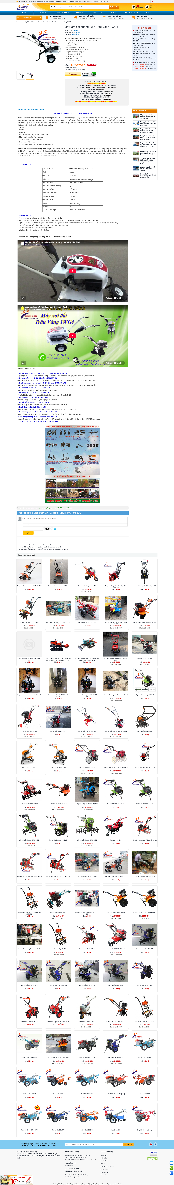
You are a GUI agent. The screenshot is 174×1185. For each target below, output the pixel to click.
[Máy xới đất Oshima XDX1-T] (29, 789)
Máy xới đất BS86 (115, 1130)
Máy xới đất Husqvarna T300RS (115, 1021)
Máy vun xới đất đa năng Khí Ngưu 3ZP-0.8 (87, 913)
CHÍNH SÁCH (80, 13)
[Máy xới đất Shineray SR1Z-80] (144, 680)
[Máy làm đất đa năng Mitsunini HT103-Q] (144, 608)
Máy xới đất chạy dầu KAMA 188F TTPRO (58, 695)
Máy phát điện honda (75, 1184)
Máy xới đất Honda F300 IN (87, 767)
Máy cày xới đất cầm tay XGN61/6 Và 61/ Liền (58, 623)
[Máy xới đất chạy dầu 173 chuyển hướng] (144, 826)
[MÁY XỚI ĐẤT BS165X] (144, 1043)
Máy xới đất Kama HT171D (116, 1057)
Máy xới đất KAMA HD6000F (144, 949)
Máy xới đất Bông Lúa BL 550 (87, 586)
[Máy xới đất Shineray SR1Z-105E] (29, 826)
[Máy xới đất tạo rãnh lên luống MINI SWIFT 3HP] (115, 571)
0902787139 (29, 1)
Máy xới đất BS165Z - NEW (29, 1130)
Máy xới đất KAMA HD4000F (29, 985)
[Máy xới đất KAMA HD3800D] (58, 971)
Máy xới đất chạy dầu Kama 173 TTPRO (29, 695)
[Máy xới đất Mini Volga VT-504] (29, 608)
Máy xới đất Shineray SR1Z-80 (145, 695)
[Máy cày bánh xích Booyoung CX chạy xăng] (115, 644)
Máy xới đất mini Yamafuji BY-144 (58, 586)
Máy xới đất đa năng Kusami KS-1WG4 (29, 949)
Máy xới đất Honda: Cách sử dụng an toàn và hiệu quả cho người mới (148, 145)
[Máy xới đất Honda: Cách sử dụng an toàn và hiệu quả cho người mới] (136, 144)
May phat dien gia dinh (115, 1184)
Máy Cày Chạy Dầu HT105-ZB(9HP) (87, 803)
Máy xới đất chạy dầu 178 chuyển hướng (29, 876)
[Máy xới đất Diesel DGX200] (58, 789)
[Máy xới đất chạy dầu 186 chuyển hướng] (58, 862)
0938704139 (102, 1)
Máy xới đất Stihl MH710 (58, 767)
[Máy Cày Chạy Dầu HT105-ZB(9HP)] (87, 789)
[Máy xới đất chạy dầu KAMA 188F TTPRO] (58, 680)
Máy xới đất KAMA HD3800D (58, 985)
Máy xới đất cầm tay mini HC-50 (144, 1021)
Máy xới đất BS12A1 (58, 1094)
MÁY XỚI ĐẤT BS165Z (87, 1094)
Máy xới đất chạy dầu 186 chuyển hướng (58, 876)
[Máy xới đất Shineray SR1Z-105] (58, 826)
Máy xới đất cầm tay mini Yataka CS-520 (29, 586)
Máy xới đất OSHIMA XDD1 (29, 1021)
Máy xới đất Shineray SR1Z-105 (58, 840)
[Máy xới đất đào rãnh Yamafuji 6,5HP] (115, 862)
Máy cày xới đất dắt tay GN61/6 (87, 876)
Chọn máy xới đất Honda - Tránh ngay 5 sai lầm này (147, 116)
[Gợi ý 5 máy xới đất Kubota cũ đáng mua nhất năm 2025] (136, 137)
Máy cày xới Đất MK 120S (87, 1057)
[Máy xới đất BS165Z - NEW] (29, 1116)
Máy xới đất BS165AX (58, 1130)
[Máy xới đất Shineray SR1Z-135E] (87, 826)
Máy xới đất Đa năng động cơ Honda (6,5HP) (116, 623)
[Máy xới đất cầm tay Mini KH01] (58, 934)
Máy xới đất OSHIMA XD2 (87, 949)
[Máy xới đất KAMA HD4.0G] (87, 971)
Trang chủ (25, 13)
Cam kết (114, 13)
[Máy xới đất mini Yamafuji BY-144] (58, 571)
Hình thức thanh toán (61, 13)
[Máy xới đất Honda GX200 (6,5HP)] (58, 1043)
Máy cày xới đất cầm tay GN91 (87, 622)
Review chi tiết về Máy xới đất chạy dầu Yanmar (148, 168)
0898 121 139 (150, 64)
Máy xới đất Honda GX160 (87, 1021)
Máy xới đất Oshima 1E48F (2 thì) (145, 767)
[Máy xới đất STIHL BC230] (144, 717)
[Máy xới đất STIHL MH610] (29, 753)
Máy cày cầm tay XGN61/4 (29, 1057)
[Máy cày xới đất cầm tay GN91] (87, 608)
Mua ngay (74, 74)
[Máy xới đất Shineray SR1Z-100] (144, 789)
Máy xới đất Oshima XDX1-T (29, 803)
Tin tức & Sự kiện (131, 13)
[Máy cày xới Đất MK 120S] (87, 1043)
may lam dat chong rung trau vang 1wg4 (37, 508)
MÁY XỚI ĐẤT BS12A (29, 1094)
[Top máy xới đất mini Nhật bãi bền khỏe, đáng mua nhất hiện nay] (136, 160)
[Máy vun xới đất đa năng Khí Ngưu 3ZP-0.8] (87, 898)
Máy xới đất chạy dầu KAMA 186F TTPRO (87, 695)
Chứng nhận (97, 13)
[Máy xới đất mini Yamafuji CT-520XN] (115, 717)
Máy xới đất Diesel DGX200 (58, 803)
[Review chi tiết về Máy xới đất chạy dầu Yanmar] (136, 168)
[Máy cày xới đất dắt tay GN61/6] (87, 862)
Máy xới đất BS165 (144, 1094)
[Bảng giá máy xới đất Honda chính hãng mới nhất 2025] (136, 123)
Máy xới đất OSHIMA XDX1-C (116, 949)
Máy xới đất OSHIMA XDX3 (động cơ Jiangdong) (58, 1022)
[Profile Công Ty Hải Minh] (16, 1180)
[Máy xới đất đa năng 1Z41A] (58, 898)
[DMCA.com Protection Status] (152, 1158)
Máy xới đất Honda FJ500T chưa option (115, 767)
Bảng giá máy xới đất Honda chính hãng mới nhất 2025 (148, 123)
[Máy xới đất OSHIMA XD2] (87, 934)
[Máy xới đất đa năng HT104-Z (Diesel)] (144, 898)
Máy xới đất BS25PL (87, 1130)
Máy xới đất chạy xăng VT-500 (87, 731)
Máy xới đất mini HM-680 (144, 658)
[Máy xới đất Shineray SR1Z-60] (115, 789)
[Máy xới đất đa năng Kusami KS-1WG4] (29, 934)
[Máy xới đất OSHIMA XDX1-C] (115, 934)
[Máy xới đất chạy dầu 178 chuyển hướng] (29, 862)
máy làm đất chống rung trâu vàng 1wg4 (64, 508)
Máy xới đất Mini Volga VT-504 (29, 622)
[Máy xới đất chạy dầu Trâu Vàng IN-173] (144, 571)
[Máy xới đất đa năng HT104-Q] (115, 898)
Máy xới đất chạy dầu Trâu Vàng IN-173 (144, 586)
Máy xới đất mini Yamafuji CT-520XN (116, 731)
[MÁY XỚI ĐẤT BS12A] (29, 1079)
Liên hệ (149, 13)
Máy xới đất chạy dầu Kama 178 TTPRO (116, 695)
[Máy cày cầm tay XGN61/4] (29, 1043)
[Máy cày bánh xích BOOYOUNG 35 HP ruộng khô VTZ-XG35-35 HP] (87, 644)
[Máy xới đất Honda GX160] (87, 1007)
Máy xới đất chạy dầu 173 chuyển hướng (145, 840)
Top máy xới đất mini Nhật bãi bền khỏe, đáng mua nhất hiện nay (147, 161)
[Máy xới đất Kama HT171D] (115, 1043)
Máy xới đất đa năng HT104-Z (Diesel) (144, 912)
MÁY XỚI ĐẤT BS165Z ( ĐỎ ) (116, 1094)
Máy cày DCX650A (115, 840)
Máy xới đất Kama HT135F (145, 985)
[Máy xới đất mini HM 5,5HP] (58, 717)
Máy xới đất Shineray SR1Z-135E (87, 840)
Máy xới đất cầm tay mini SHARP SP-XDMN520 (29, 913)
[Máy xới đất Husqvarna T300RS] (115, 1007)
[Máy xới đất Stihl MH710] (58, 753)
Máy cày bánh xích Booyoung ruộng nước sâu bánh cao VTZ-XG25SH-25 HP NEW (58, 659)
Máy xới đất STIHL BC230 (144, 731)
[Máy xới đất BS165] (144, 1079)
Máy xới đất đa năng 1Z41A (58, 912)
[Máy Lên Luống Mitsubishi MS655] (144, 862)
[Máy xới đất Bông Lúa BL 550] (87, 571)
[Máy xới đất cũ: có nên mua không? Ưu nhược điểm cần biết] (136, 175)
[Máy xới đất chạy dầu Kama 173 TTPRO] (29, 680)
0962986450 (52, 1)
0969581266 (90, 1)
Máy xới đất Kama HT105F (116, 985)
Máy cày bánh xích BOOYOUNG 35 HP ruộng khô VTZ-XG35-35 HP (87, 659)
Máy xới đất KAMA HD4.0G (87, 985)
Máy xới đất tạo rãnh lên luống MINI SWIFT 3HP (115, 586)
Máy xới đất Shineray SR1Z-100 (144, 803)
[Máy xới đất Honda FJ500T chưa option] (115, 753)
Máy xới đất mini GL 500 (29, 731)
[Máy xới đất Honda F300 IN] (87, 753)
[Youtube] (152, 1)
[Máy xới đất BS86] (115, 1116)
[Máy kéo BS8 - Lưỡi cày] (144, 1116)
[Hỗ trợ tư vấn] (171, 1168)
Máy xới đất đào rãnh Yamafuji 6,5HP (116, 876)
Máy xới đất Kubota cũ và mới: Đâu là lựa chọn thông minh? (148, 130)
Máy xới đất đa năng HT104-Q (116, 912)
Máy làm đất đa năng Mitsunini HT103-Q (144, 622)
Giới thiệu (42, 13)
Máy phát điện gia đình (88, 1184)
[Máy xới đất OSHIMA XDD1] (29, 1007)
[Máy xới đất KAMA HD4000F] (29, 971)
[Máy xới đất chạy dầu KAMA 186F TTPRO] (87, 680)
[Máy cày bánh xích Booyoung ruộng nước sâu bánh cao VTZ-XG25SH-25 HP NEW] (58, 644)
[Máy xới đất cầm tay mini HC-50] (144, 1007)
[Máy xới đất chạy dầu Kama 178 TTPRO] (115, 680)
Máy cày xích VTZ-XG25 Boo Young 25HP (29, 659)
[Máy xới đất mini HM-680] (144, 644)
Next (59, 47)
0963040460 (79, 1)
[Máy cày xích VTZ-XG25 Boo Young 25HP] (29, 644)
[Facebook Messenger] (171, 1163)
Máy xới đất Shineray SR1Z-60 (116, 803)
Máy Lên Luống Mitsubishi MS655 (145, 876)
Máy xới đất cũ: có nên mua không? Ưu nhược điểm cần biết (148, 175)
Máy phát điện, (65, 1184)
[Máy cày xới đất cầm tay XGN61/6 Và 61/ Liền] (58, 608)
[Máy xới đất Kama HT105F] (115, 971)
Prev (19, 47)
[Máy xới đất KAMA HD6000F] (144, 934)
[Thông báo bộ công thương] (153, 1153)
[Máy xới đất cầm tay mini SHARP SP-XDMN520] (29, 898)
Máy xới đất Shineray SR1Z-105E (29, 840)
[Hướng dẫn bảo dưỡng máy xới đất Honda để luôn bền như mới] (136, 153)
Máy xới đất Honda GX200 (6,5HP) (58, 1057)
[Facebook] (155, 1)
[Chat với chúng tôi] (171, 1173)
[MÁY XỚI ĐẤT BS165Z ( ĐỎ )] (115, 1079)
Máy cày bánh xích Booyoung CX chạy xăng (115, 659)
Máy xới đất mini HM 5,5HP (58, 731)
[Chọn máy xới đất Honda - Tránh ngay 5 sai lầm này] (136, 116)
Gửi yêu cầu (128, 1144)
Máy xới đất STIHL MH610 (29, 767)
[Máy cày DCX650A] (115, 826)
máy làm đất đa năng (50, 237)
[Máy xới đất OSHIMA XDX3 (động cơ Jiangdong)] (58, 1007)
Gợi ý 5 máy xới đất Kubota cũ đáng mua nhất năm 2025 (147, 137)
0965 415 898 (151, 68)
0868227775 (66, 1)
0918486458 (40, 1)
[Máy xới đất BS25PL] (87, 1116)
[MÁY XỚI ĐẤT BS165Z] (87, 1079)
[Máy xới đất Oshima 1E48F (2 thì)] (144, 753)
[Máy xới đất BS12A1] (58, 1079)
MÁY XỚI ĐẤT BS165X (145, 1057)
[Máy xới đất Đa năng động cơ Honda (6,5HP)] (115, 608)
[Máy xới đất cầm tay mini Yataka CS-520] (29, 571)
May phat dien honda (102, 1184)
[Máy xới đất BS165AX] (58, 1116)
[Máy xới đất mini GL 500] (29, 717)
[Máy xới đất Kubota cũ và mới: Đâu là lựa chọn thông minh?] (136, 130)
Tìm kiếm (114, 7)
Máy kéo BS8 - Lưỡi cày (144, 1130)
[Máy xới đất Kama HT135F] (144, 971)
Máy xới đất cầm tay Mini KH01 (58, 949)
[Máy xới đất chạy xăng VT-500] (87, 717)
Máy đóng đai (56, 1184)
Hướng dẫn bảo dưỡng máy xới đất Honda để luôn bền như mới (148, 153)
